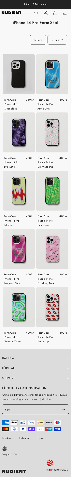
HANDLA (8, 358)
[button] (36, 12)
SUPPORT (8, 378)
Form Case (10, 99)
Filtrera (38, 40)
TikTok (39, 438)
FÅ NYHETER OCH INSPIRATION (24, 388)
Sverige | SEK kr (9, 454)
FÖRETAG (8, 368)
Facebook (7, 438)
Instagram (24, 438)
